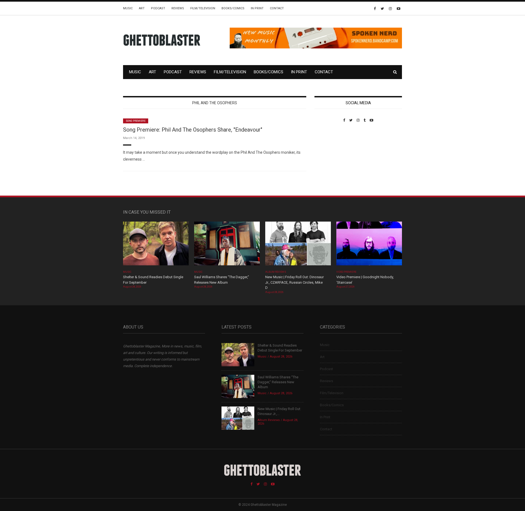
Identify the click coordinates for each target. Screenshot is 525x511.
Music (128, 8)
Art (142, 8)
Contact (277, 8)
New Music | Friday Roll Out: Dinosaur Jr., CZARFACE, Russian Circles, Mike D (294, 282)
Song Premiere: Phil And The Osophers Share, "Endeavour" (192, 129)
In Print (257, 8)
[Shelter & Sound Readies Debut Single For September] (156, 245)
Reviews (177, 8)
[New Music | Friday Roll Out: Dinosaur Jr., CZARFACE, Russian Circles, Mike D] (298, 245)
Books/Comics (232, 8)
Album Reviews (275, 272)
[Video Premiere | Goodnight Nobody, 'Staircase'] (369, 245)
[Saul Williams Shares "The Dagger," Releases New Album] (227, 245)
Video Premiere (346, 272)
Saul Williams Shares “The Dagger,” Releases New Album (278, 382)
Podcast (158, 8)
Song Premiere (135, 121)
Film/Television (202, 8)
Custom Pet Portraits (330, 160)
